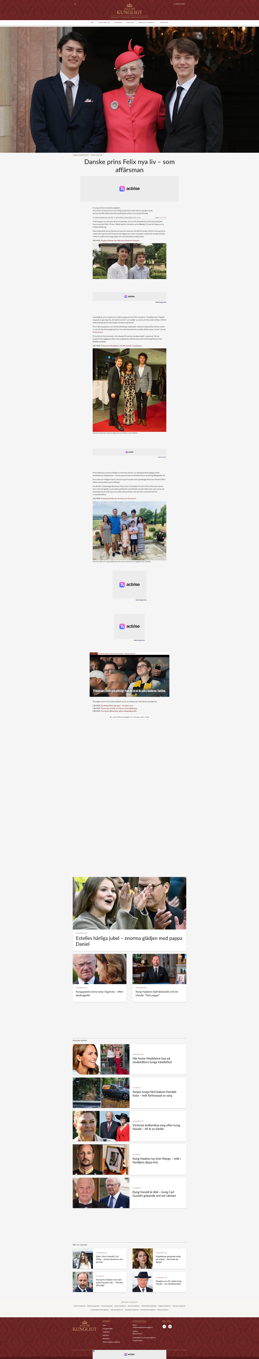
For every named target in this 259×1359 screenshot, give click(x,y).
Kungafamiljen (104, 22)
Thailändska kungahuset (132, 1310)
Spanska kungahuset (134, 1306)
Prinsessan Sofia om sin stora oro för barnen (118, 498)
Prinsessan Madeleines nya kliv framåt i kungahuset (121, 346)
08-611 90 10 (137, 1334)
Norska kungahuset (107, 1306)
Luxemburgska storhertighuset (100, 1310)
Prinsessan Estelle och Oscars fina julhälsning (119, 708)
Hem (92, 22)
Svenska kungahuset (80, 1306)
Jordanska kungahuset (178, 1306)
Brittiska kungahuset (93, 1306)
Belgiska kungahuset (164, 1306)
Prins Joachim (96, 155)
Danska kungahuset (81, 155)
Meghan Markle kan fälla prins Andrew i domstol (120, 240)
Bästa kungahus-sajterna (111, 1342)
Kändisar (130, 22)
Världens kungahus (146, 22)
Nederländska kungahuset (149, 1306)
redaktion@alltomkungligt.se (143, 1327)
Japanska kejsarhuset (116, 1310)
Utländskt (118, 22)
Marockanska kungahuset (148, 1310)
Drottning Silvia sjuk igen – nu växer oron (117, 705)
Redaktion (164, 22)
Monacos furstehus (162, 1310)
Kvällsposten (98, 332)
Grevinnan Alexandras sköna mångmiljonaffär (119, 711)
